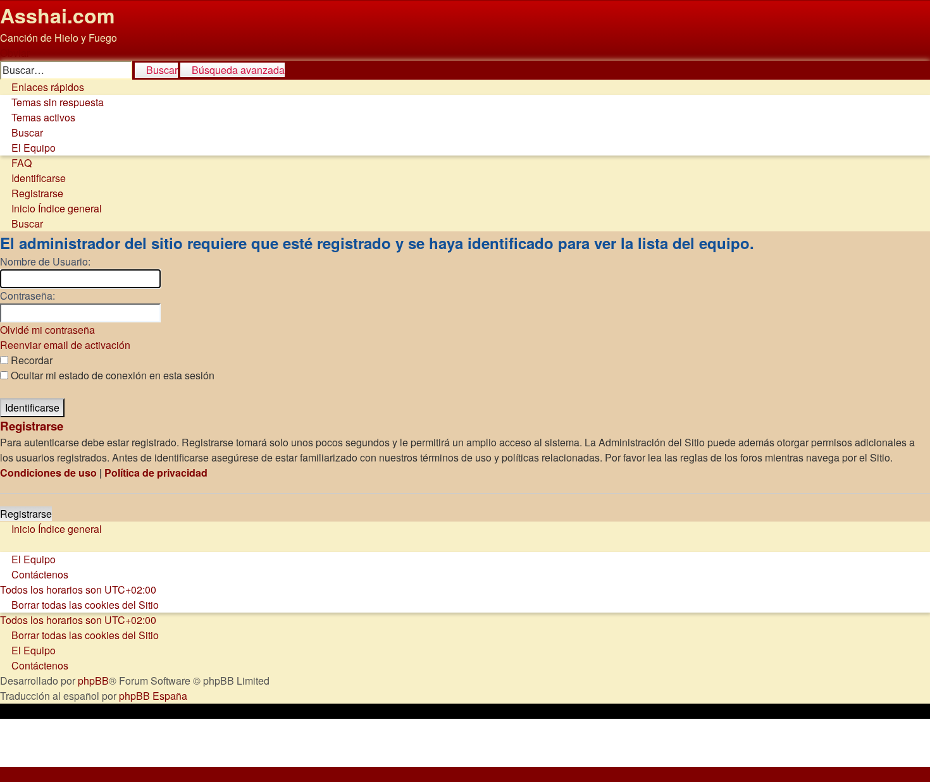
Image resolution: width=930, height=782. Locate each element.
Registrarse (26, 513)
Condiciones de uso (48, 472)
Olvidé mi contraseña (47, 329)
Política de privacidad (156, 472)
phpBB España (153, 695)
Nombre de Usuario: (45, 261)
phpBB (93, 680)
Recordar (30, 360)
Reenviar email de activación (65, 345)
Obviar (15, 53)
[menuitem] (52, 102)
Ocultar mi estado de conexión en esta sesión (111, 375)
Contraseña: (27, 295)
